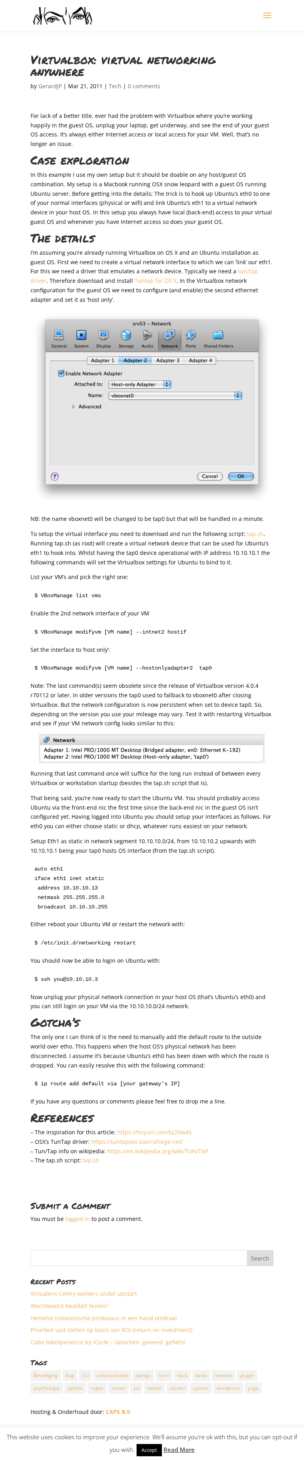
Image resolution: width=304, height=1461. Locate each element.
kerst (201, 1375)
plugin (247, 1375)
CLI (85, 1375)
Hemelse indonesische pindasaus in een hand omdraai (103, 1318)
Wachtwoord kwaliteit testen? (69, 1306)
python (75, 1388)
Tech (115, 86)
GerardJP (50, 86)
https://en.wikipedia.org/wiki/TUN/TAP (157, 1151)
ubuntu (177, 1388)
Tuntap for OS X (156, 280)
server (118, 1388)
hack (182, 1375)
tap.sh (255, 533)
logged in (77, 1219)
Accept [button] (149, 1449)
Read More (179, 1449)
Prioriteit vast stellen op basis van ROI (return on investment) (111, 1330)
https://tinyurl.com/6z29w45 (154, 1132)
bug (70, 1375)
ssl (136, 1388)
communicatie (112, 1375)
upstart (201, 1388)
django (143, 1375)
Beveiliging (46, 1375)
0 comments (144, 86)
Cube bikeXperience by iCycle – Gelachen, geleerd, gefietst (107, 1342)
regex (97, 1388)
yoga (253, 1388)
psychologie (47, 1388)
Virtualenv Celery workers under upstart (83, 1293)
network (223, 1375)
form (164, 1375)
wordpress (228, 1388)
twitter (154, 1388)
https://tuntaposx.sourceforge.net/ (137, 1141)
